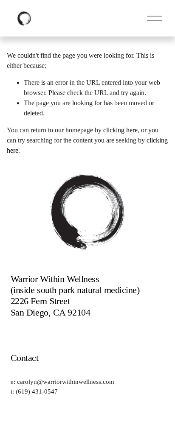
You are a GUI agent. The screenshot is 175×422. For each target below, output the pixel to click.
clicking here (120, 130)
